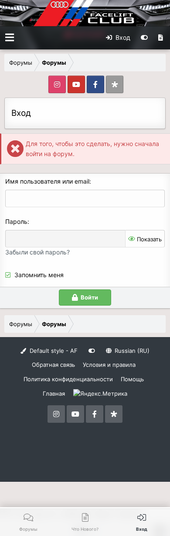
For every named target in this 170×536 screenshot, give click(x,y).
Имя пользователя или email (47, 181)
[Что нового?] (160, 37)
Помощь (132, 379)
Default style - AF (53, 350)
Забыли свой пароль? (37, 252)
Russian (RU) (131, 350)
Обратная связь (53, 364)
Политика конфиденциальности (68, 379)
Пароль (16, 221)
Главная (54, 393)
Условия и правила (109, 364)
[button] (9, 37)
